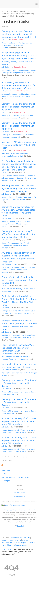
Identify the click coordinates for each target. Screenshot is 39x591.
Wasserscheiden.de (21, 545)
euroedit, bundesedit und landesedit (15, 477)
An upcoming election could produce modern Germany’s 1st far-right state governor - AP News (19, 85)
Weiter (4, 460)
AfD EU (4, 40)
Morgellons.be (7, 543)
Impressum (6, 470)
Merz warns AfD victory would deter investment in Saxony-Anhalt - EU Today (19, 145)
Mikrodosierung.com (19, 496)
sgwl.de (17, 543)
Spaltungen (6, 481)
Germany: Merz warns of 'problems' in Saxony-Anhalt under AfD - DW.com (19, 402)
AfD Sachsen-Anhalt (9, 264)
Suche (4, 474)
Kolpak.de (24, 543)
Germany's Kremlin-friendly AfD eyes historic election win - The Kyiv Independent (19, 280)
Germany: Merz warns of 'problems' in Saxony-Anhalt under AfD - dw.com (19, 383)
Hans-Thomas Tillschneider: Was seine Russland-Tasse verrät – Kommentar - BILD (18, 348)
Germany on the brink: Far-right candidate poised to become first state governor (17, 45)
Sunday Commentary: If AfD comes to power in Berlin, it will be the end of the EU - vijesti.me (19, 421)
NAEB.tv (27, 538)
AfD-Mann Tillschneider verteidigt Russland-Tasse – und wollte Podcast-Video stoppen (18, 269)
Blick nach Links (16, 538)
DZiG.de (25, 540)
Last (10, 460)
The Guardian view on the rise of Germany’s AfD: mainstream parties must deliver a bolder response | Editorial (19, 178)
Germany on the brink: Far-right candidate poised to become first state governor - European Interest (19, 34)
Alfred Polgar (7, 549)
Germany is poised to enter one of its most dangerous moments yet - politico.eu (19, 107)
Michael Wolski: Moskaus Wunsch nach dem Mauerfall (19, 510)
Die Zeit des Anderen (19, 492)
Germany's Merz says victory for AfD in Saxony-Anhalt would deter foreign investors (16, 223)
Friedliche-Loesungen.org (11, 540)
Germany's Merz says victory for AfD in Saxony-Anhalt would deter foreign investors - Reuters (18, 234)
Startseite (5, 27)
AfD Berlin (5, 67)
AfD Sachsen (6, 91)
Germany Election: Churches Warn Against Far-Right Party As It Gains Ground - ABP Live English (19, 188)
